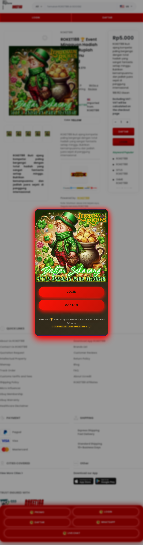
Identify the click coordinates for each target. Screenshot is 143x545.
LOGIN (71, 291)
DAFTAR (71, 304)
